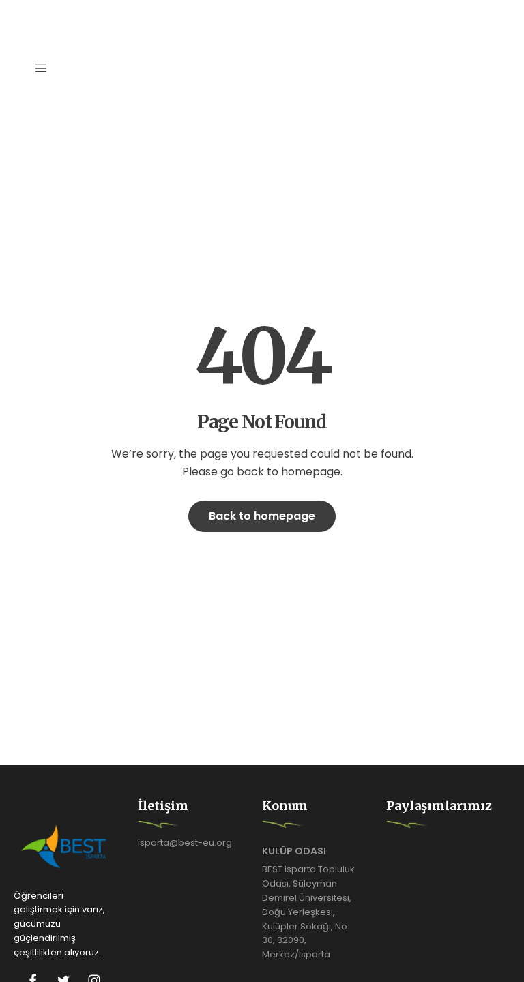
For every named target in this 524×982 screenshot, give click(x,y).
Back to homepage (262, 516)
